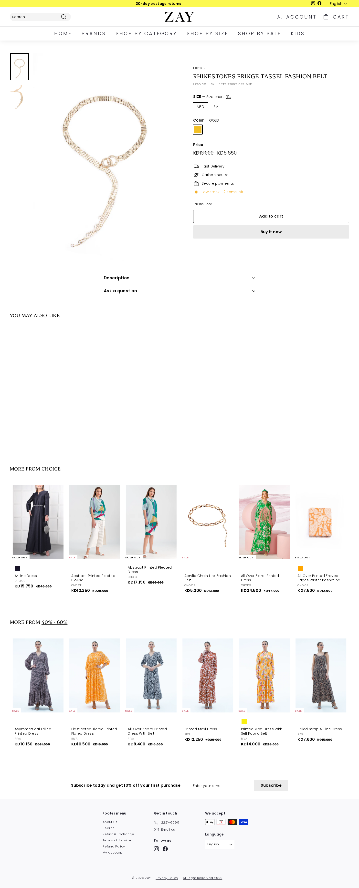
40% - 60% (54, 621)
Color (206, 120)
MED (200, 106)
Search (109, 828)
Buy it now (271, 232)
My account (112, 852)
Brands (94, 33)
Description (117, 278)
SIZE (209, 96)
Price (198, 144)
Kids (298, 33)
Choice (199, 84)
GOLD (197, 129)
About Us (110, 822)
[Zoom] (105, 157)
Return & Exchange (118, 834)
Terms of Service (117, 840)
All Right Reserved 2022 (202, 878)
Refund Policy (114, 846)
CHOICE (51, 468)
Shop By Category (146, 33)
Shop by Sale (259, 33)
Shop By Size (207, 33)
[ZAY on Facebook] (165, 848)
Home (63, 33)
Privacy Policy (167, 878)
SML (216, 106)
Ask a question (120, 291)
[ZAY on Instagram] (156, 848)
